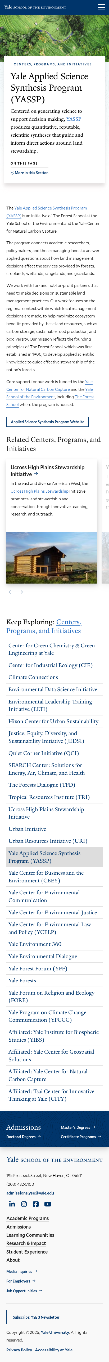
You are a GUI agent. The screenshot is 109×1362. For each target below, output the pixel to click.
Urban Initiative (27, 828)
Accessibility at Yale (53, 1349)
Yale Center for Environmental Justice (52, 912)
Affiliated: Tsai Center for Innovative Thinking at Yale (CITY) (51, 1095)
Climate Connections (33, 677)
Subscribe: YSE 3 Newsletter (36, 1317)
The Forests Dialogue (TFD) (41, 784)
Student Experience (27, 1251)
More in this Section (31, 172)
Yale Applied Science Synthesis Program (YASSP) (44, 857)
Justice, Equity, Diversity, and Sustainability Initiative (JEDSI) (46, 737)
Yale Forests (22, 980)
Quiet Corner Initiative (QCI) (43, 753)
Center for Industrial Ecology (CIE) (50, 665)
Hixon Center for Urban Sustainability (53, 721)
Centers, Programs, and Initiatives (53, 64)
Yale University (55, 1332)
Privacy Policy (19, 1349)
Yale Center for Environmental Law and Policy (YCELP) (49, 928)
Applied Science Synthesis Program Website (47, 421)
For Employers (18, 1281)
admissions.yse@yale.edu (30, 1193)
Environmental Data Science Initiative (52, 689)
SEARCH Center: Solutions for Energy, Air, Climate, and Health (46, 769)
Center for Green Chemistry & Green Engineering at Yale (51, 649)
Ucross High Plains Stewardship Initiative (48, 470)
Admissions (18, 1226)
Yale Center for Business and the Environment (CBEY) (46, 876)
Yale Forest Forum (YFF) (37, 968)
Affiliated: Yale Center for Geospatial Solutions (51, 1055)
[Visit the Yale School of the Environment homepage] (35, 8)
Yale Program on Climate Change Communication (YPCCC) (47, 1016)
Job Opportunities (21, 1290)
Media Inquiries (19, 1271)
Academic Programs (27, 1218)
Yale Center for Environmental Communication (44, 896)
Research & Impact (26, 1243)
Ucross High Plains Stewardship (40, 491)
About (13, 1260)
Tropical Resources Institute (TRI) (49, 797)
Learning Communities (30, 1235)
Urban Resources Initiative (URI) (48, 840)
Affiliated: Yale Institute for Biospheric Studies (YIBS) (53, 1036)
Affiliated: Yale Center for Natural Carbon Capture (48, 1075)
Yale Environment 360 (34, 944)
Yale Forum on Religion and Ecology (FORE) (51, 996)
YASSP (73, 119)
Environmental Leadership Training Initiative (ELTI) (50, 705)
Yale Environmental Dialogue (42, 956)
